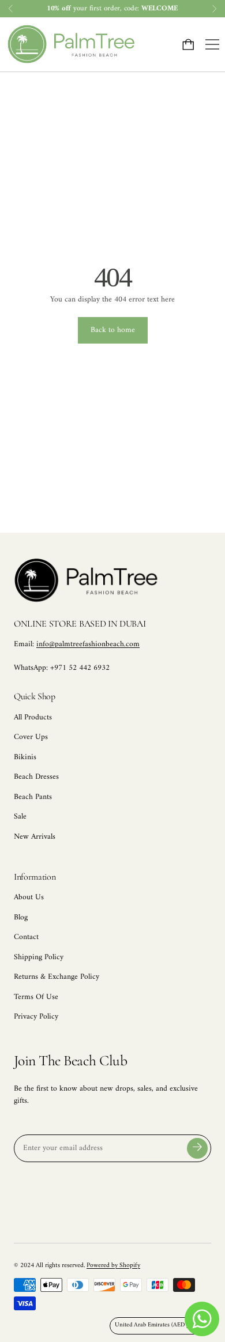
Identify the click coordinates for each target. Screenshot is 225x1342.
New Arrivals (34, 837)
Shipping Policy (38, 957)
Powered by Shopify (113, 1265)
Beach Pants (33, 797)
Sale (20, 817)
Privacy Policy (36, 1017)
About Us (29, 897)
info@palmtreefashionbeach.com (88, 644)
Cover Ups (31, 737)
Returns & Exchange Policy (56, 977)
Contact (26, 937)
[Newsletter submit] (197, 1148)
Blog (21, 918)
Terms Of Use (36, 997)
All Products (33, 718)
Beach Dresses (36, 777)
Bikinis (25, 757)
